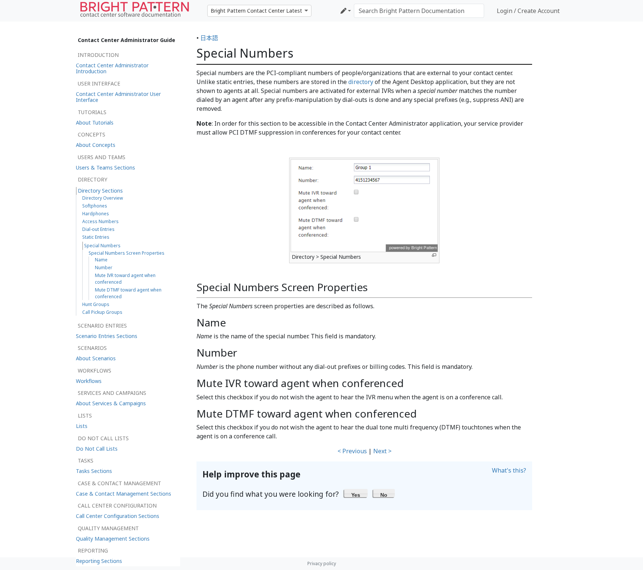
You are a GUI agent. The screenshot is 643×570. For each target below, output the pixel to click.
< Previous (352, 451)
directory (360, 82)
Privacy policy (321, 563)
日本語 (209, 38)
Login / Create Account (528, 11)
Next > (382, 451)
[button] (356, 493)
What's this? (509, 470)
